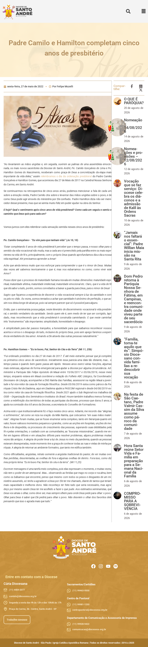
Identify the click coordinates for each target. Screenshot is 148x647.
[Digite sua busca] (128, 11)
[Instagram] (101, 566)
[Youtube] (108, 566)
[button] (144, 11)
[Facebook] (93, 566)
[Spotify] (115, 566)
